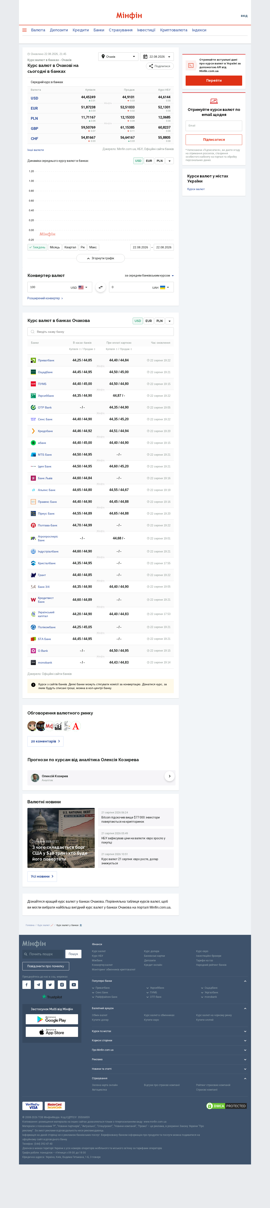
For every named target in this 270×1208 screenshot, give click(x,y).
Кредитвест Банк (46, 599)
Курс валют (99, 951)
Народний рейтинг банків (211, 964)
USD (34, 98)
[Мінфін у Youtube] (74, 985)
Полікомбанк (46, 627)
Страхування (120, 30)
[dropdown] (169, 160)
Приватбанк (46, 360)
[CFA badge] (76, 1106)
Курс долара (151, 951)
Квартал (70, 247)
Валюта (38, 30)
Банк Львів (45, 478)
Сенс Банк (45, 419)
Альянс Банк (46, 490)
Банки (98, 30)
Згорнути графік (103, 258)
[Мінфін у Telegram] (38, 985)
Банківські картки (154, 955)
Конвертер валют (102, 964)
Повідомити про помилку (45, 966)
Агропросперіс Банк (48, 538)
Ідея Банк (44, 466)
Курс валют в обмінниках (159, 1015)
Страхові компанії (206, 1089)
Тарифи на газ (204, 960)
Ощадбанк (45, 372)
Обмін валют (99, 1015)
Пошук (73, 954)
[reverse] (101, 287)
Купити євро (151, 1019)
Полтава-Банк (47, 525)
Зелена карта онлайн (105, 1085)
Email (192, 125)
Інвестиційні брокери (208, 955)
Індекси (199, 30)
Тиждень (39, 247)
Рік (83, 247)
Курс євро (202, 951)
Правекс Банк (47, 501)
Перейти (214, 80)
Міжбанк (97, 960)
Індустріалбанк (48, 551)
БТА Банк (44, 639)
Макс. (93, 247)
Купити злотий (204, 1019)
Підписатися (214, 140)
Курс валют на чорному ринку (214, 1015)
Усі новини (40, 876)
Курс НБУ (97, 955)
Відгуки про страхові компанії (162, 1085)
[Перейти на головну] (135, 16)
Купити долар (100, 1019)
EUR (34, 108)
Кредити (81, 30)
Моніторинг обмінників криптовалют (113, 969)
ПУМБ (42, 384)
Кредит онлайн (153, 964)
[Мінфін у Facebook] (26, 985)
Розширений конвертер (43, 298)
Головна (30, 925)
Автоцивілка (99, 1089)
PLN (34, 118)
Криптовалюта (173, 30)
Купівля (73, 349)
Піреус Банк (46, 513)
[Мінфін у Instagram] (62, 985)
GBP (34, 128)
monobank (45, 662)
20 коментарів (43, 741)
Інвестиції (146, 30)
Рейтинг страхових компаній (213, 1085)
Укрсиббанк (46, 395)
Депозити (59, 30)
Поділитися (162, 66)
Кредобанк (45, 431)
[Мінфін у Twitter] (50, 985)
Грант (42, 575)
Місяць (55, 247)
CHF (34, 138)
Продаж (88, 349)
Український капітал (46, 614)
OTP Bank (45, 407)
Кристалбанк (46, 563)
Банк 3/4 (44, 586)
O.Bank (43, 650)
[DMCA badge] (226, 1106)
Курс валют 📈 (45, 925)
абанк (42, 442)
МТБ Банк (45, 454)
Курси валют (196, 189)
